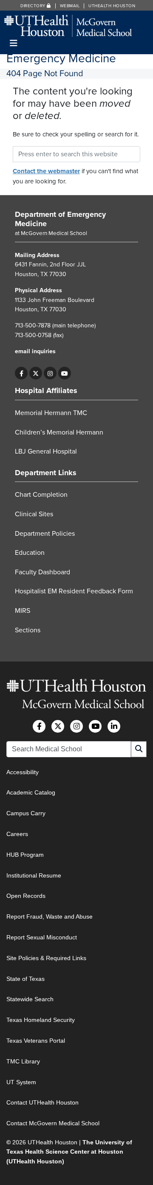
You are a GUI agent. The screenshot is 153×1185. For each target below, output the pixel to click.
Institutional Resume (33, 875)
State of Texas (25, 978)
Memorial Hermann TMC (51, 413)
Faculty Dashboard (42, 572)
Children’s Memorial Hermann (59, 432)
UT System (21, 1082)
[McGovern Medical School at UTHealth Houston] (68, 25)
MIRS (22, 610)
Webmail (70, 5)
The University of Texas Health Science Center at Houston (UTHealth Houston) (69, 1152)
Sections (27, 630)
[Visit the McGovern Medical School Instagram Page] (76, 726)
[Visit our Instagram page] (50, 373)
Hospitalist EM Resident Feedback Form (74, 591)
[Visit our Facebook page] (21, 373)
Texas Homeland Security (40, 1019)
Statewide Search (30, 999)
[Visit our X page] (36, 373)
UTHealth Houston (111, 5)
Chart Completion (41, 494)
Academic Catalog (30, 792)
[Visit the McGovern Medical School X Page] (57, 726)
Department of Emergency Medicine (60, 219)
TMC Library (23, 1061)
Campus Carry (25, 813)
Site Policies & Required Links (46, 958)
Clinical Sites (34, 514)
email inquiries (35, 351)
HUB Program (25, 854)
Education (30, 552)
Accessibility (22, 772)
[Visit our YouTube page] (64, 373)
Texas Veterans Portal (35, 1040)
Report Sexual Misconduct (41, 937)
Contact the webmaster (46, 171)
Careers (17, 834)
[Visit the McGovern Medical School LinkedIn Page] (114, 726)
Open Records (25, 895)
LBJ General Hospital (46, 451)
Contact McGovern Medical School (52, 1123)
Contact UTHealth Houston (42, 1102)
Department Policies (45, 533)
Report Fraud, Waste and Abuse (49, 916)
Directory (33, 5)
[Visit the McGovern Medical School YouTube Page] (95, 726)
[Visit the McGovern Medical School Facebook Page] (39, 726)
